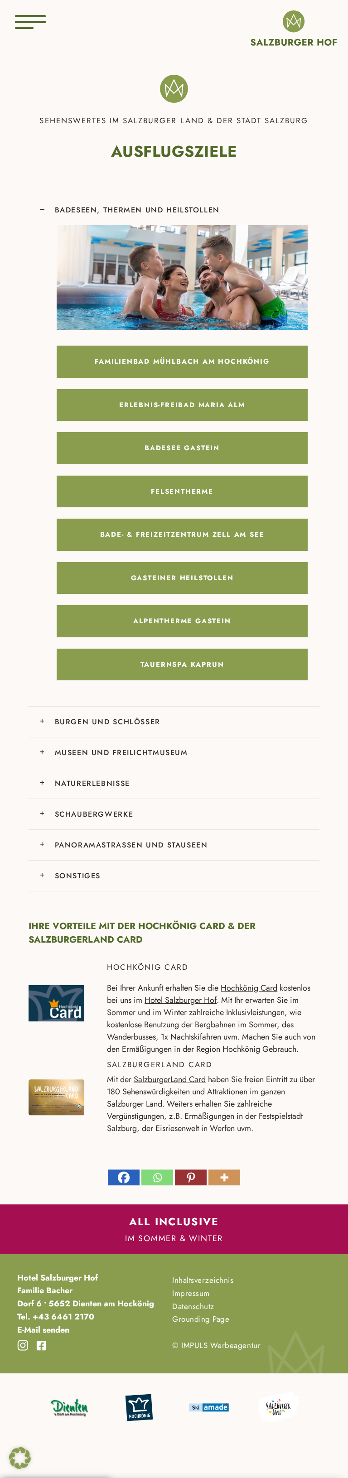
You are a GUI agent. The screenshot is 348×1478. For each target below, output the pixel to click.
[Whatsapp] (157, 1177)
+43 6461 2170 (62, 1317)
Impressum (191, 1293)
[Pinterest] (191, 1177)
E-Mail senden (43, 1330)
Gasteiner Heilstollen (182, 578)
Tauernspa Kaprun (182, 664)
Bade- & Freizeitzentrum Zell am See (182, 534)
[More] (224, 1177)
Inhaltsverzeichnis (202, 1280)
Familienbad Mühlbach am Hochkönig (182, 361)
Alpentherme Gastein (182, 621)
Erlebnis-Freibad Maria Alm (182, 405)
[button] (20, 1458)
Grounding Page (200, 1319)
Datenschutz (193, 1306)
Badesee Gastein (182, 448)
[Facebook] (124, 1177)
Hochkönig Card (249, 988)
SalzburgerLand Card (170, 1079)
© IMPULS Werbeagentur (216, 1345)
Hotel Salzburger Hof (181, 1000)
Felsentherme (182, 491)
